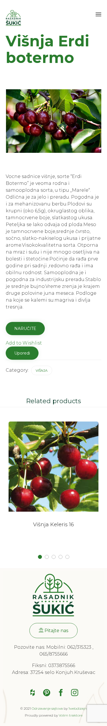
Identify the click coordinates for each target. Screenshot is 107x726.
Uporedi (22, 353)
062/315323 (79, 647)
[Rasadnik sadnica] (13, 16)
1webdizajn (77, 708)
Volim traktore (70, 715)
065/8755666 (53, 654)
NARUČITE (25, 328)
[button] (53, 630)
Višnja (42, 370)
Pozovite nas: (30, 647)
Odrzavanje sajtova (47, 708)
